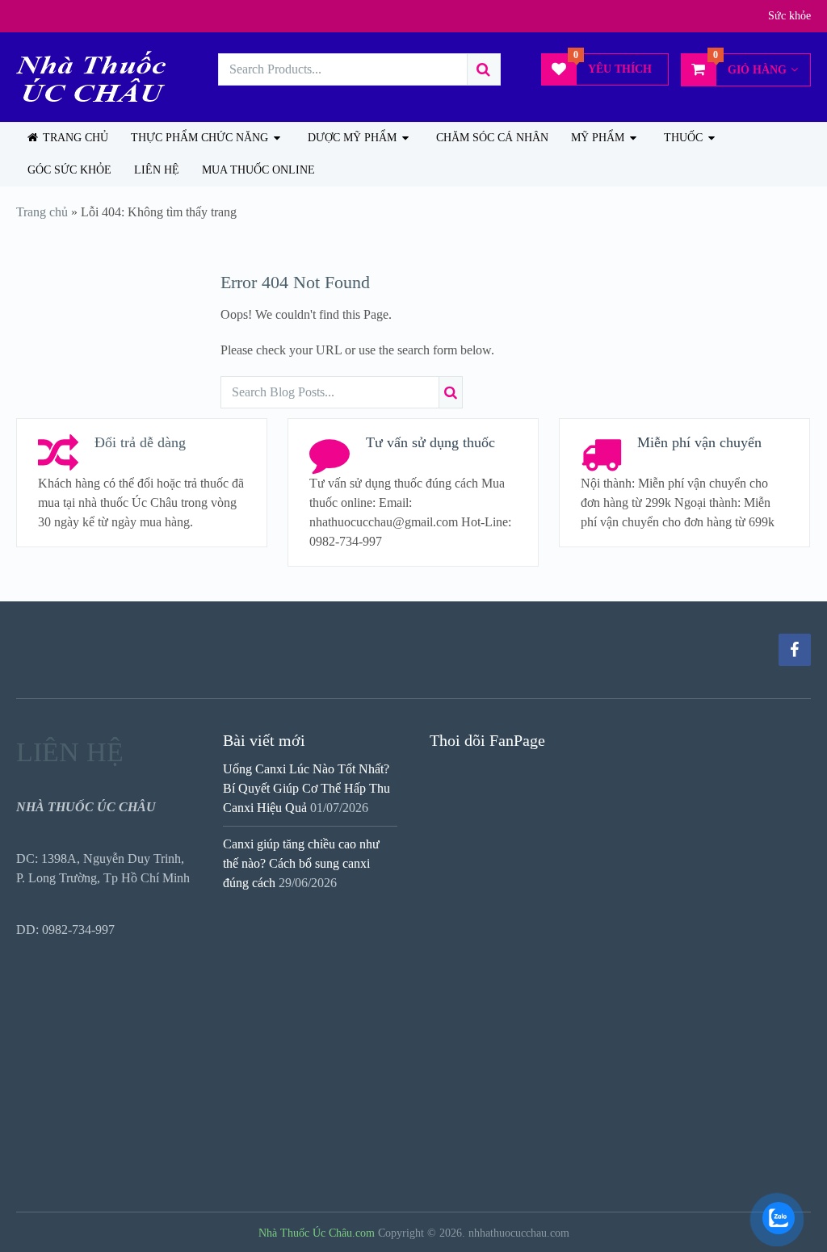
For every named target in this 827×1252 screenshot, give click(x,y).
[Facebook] (795, 650)
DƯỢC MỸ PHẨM (352, 138)
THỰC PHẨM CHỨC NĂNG (199, 138)
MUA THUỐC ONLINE (258, 170)
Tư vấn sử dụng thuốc (430, 442)
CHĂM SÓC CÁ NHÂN (492, 138)
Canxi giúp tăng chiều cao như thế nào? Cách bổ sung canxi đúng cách (301, 863)
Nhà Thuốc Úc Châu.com (316, 1233)
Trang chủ (74, 138)
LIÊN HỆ (156, 170)
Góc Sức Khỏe (69, 170)
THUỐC (683, 138)
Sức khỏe (789, 16)
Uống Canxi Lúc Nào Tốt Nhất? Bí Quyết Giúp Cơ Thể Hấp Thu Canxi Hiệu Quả (306, 788)
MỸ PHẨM (597, 138)
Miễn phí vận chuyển (699, 442)
